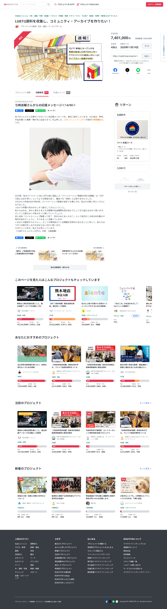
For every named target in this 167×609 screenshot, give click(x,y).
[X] (127, 70)
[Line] (138, 70)
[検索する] (48, 4)
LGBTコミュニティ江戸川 (75, 120)
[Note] (149, 70)
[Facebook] (115, 70)
